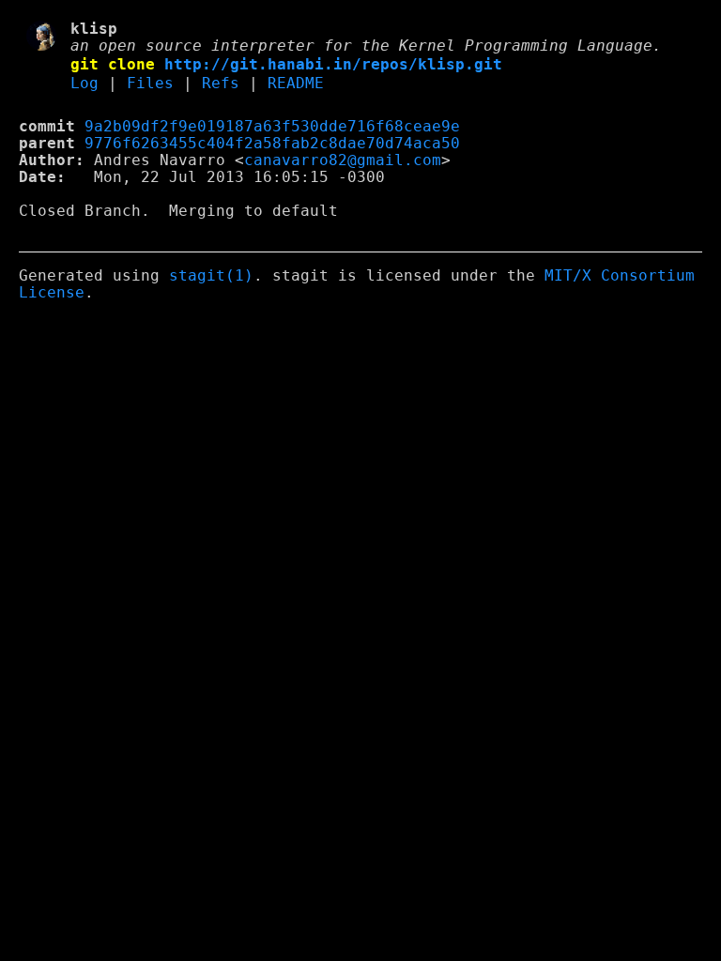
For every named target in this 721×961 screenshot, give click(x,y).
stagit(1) (211, 275)
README (296, 83)
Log (84, 83)
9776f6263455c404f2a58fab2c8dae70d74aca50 (272, 143)
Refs (220, 83)
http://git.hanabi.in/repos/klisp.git (333, 64)
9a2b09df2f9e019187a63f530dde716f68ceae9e (272, 126)
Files (150, 83)
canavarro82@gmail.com (342, 160)
